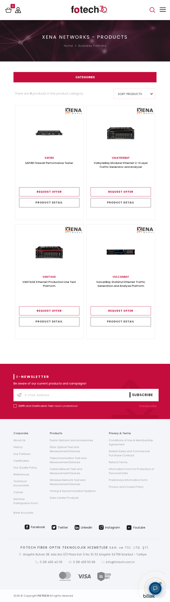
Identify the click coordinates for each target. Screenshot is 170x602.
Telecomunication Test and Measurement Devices (68, 460)
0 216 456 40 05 (51, 562)
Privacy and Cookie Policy (126, 487)
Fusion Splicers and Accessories (71, 440)
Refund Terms (118, 462)
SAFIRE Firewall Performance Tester (49, 163)
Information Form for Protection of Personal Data (131, 471)
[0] (9, 11)
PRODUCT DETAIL (49, 202)
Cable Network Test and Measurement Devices (66, 471)
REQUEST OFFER (49, 192)
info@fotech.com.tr (120, 562)
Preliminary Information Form (128, 480)
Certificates (21, 461)
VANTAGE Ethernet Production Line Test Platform (49, 284)
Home (68, 46)
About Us (19, 440)
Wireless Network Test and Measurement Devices (67, 482)
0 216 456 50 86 (84, 562)
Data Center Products (64, 498)
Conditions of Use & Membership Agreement (131, 442)
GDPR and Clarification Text (35, 406)
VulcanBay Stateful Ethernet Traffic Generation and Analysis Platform (120, 284)
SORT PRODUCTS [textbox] (130, 94)
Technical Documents (21, 483)
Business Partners (92, 46)
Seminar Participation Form (25, 501)
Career (18, 492)
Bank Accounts (23, 513)
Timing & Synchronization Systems (73, 491)
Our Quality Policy (25, 468)
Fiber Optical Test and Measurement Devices (65, 449)
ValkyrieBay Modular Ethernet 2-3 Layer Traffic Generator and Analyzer (121, 165)
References (21, 474)
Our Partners (21, 454)
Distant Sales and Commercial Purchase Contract (129, 453)
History (18, 447)
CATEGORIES (85, 77)
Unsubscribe (148, 406)
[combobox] (134, 94)
